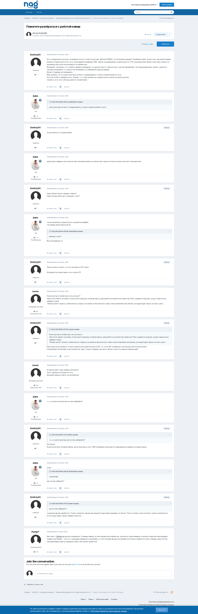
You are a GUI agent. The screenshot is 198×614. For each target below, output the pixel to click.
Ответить (165, 44)
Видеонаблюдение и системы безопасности (63, 36)
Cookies (114, 599)
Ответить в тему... (46, 574)
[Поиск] (171, 12)
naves (35, 291)
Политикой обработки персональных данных (109, 611)
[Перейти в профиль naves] (36, 299)
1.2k (36, 116)
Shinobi (59, 536)
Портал (39, 12)
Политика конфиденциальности (161, 602)
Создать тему (147, 44)
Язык (83, 599)
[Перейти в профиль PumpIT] (36, 540)
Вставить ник (52, 87)
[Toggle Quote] (50, 102)
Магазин (29, 12)
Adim (35, 96)
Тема (90, 599)
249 (36, 552)
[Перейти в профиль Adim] (36, 104)
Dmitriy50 (43, 33)
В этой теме (162, 12)
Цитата (66, 87)
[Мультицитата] (60, 86)
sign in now (76, 564)
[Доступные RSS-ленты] (171, 592)
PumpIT (35, 532)
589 (36, 311)
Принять (161, 610)
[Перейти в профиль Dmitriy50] (28, 34)
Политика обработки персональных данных (156, 605)
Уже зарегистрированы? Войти (144, 5)
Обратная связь (102, 599)
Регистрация (167, 5)
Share (148, 34)
